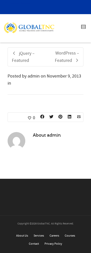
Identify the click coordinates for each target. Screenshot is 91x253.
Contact (34, 244)
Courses (70, 236)
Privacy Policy (53, 244)
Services (39, 236)
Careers (54, 236)
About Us (22, 236)
